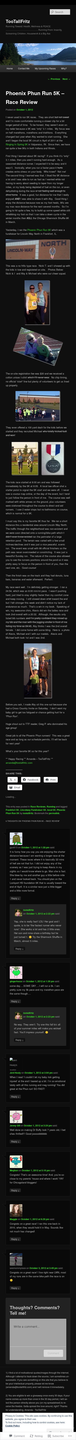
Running (51, 806)
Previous (54, 79)
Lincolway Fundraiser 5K (33, 810)
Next (66, 79)
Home (10, 68)
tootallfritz (28, 813)
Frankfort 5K (12, 810)
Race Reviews (38, 806)
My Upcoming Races (45, 68)
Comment (53, 1353)
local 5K (51, 810)
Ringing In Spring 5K (17, 144)
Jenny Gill (15, 1125)
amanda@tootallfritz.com (19, 762)
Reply (15, 898)
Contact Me (24, 68)
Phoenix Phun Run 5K (39, 230)
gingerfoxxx (16, 981)
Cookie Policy (12, 1425)
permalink (54, 813)
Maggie (13, 1219)
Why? (64, 68)
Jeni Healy (15, 1072)
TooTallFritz (18, 21)
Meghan (14, 1170)
